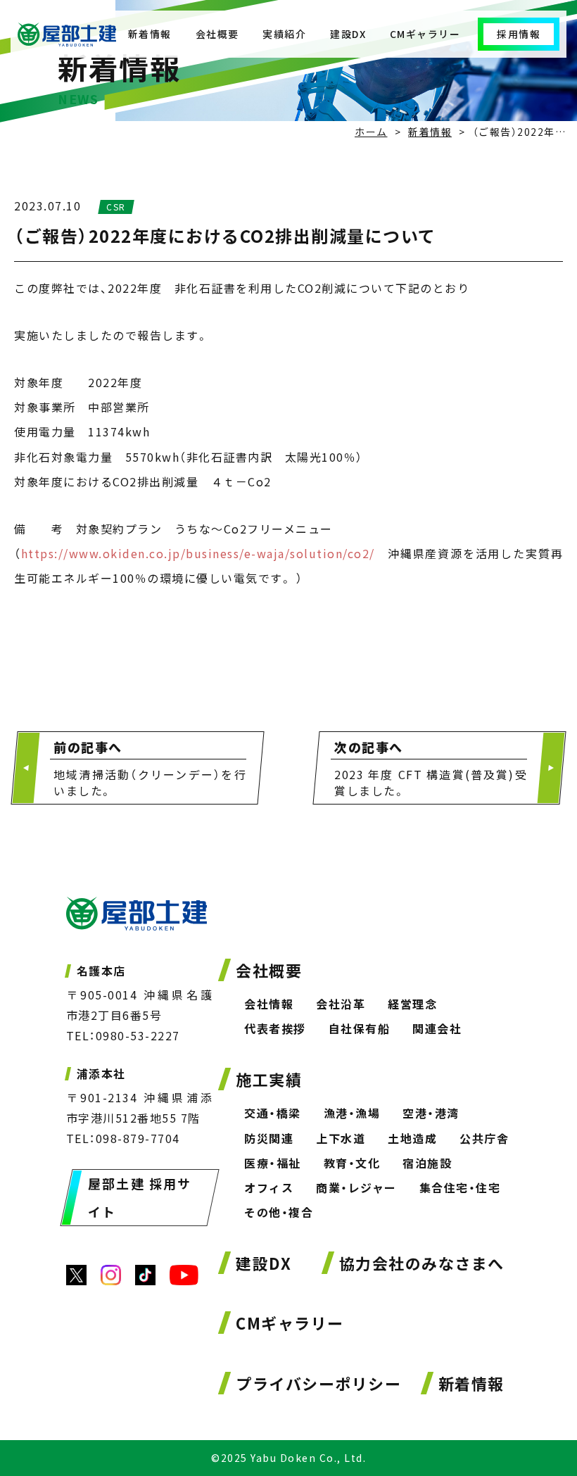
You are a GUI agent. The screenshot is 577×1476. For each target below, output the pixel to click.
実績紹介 (284, 34)
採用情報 (518, 34)
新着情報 (150, 34)
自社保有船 (360, 1028)
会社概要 (217, 34)
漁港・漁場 (352, 1112)
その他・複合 (278, 1212)
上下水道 (340, 1138)
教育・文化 (352, 1162)
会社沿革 (340, 1003)
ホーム (371, 132)
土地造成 (412, 1138)
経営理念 (412, 1003)
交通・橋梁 (272, 1112)
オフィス (268, 1187)
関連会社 (437, 1028)
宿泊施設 (427, 1162)
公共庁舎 (484, 1138)
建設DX (348, 34)
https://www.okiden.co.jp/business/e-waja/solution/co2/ (198, 553)
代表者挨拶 (275, 1028)
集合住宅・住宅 (460, 1187)
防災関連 (268, 1138)
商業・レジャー (356, 1187)
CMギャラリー (425, 34)
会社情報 (268, 1003)
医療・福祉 (272, 1162)
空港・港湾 (430, 1112)
